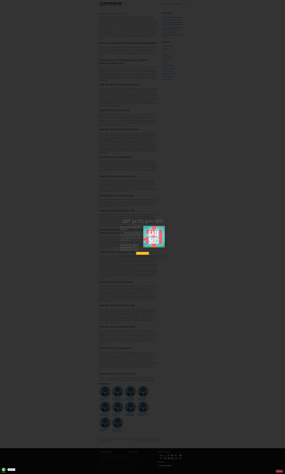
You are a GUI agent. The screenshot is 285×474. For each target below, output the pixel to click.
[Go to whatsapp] (3, 469)
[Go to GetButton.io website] (3, 472)
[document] (142, 237)
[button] (164, 220)
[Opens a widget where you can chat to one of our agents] (279, 471)
